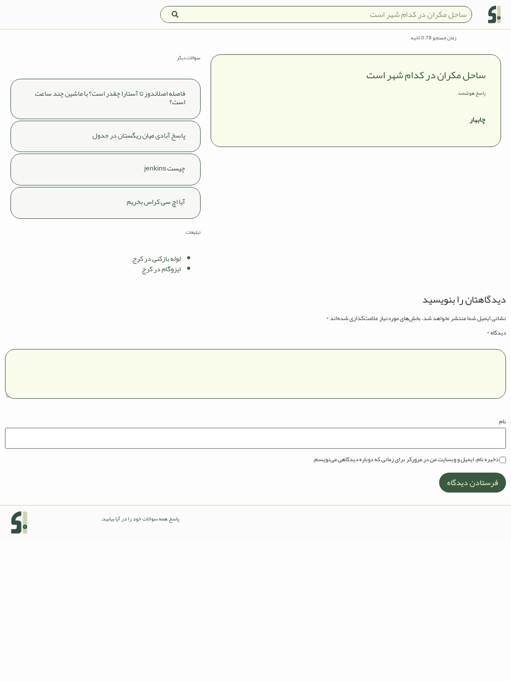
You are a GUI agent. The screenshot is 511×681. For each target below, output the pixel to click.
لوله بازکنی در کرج (156, 258)
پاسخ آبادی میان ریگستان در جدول (138, 135)
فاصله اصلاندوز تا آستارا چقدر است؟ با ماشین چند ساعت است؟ (110, 97)
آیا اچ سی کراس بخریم (156, 201)
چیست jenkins (164, 168)
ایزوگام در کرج (161, 269)
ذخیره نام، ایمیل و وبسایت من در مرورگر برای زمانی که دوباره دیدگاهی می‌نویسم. (406, 459)
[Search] (175, 14)
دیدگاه (496, 333)
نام (502, 421)
